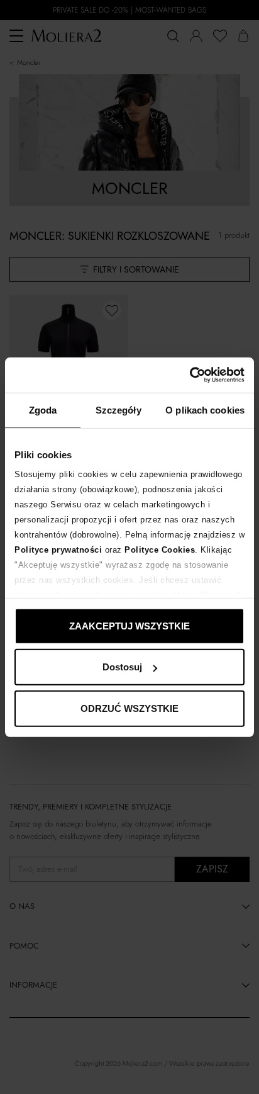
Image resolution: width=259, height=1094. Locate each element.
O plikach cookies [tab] (205, 409)
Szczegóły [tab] (118, 409)
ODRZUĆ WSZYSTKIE (129, 707)
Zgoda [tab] (43, 409)
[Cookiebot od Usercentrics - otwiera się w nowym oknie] (190, 375)
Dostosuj (122, 667)
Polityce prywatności (58, 550)
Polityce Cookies (159, 550)
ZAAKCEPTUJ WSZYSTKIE (129, 625)
